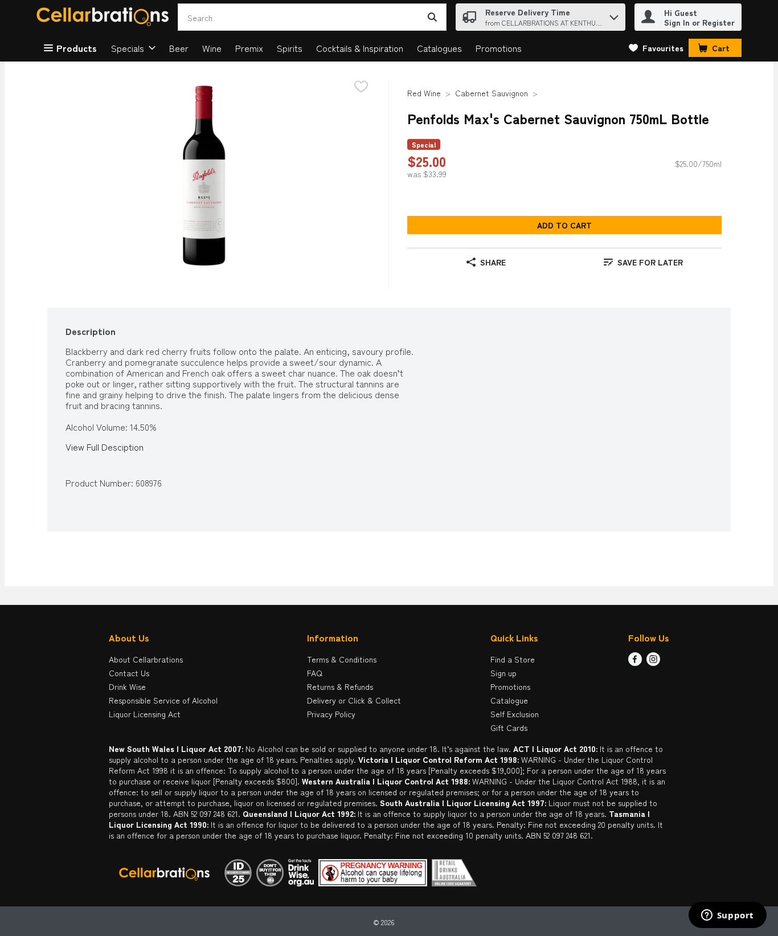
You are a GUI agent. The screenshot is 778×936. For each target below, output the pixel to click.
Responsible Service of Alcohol (163, 700)
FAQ (314, 673)
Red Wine (424, 93)
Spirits (289, 48)
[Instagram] (653, 662)
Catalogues (439, 48)
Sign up (503, 673)
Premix (249, 48)
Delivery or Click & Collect (354, 700)
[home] (104, 17)
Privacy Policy (331, 714)
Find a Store (512, 659)
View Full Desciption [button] (104, 447)
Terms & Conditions (341, 659)
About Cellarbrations (146, 659)
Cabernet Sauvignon (491, 93)
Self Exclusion (514, 714)
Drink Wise (127, 686)
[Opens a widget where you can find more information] (727, 916)
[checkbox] (361, 87)
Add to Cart (564, 225)
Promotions (499, 48)
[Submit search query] (432, 17)
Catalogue (509, 700)
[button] (614, 14)
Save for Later (650, 262)
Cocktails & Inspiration (359, 48)
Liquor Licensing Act (145, 714)
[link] (656, 48)
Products (76, 48)
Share (493, 262)
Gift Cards (508, 727)
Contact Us (129, 673)
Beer (179, 48)
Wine (212, 48)
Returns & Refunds (340, 686)
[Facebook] (635, 662)
